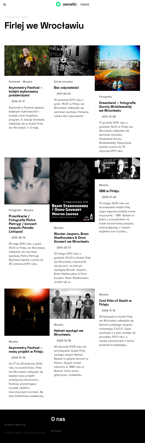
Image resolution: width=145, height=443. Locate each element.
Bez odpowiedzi (66, 87)
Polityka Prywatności (35, 433)
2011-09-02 (64, 94)
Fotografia (105, 97)
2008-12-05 (64, 341)
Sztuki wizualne (63, 82)
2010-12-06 (109, 117)
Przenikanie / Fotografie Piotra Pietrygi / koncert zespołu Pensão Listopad (23, 224)
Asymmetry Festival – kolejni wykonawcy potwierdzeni (25, 91)
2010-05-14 (18, 238)
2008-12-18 (18, 358)
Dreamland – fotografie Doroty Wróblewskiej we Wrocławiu (117, 107)
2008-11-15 (108, 311)
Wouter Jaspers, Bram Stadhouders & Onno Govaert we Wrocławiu (71, 238)
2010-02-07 (64, 248)
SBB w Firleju (109, 191)
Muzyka (27, 82)
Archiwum (56, 431)
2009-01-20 (109, 197)
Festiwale (14, 82)
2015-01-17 (18, 102)
